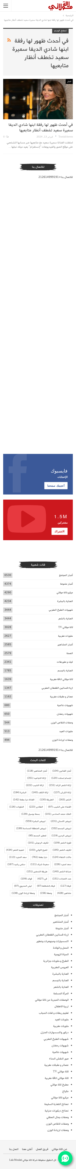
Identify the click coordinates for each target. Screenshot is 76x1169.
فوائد (26, 879)
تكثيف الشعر (62, 850)
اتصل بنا (13, 1149)
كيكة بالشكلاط (46, 886)
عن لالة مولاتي (59, 1149)
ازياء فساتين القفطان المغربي (57, 688)
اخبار (69, 81)
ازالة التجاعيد (36, 778)
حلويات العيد (66, 731)
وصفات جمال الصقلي (57, 1117)
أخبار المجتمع (66, 575)
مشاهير (64, 893)
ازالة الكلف (40, 792)
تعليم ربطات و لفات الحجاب (54, 1013)
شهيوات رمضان (65, 714)
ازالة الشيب (35, 785)
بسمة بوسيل (30, 814)
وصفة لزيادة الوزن (23, 893)
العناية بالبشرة (65, 601)
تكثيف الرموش (38, 843)
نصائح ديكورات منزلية (57, 1111)
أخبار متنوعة (66, 584)
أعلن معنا (27, 1149)
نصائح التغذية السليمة (56, 1104)
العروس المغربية (60, 967)
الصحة (69, 653)
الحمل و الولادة (61, 948)
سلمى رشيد (16, 864)
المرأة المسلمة (61, 993)
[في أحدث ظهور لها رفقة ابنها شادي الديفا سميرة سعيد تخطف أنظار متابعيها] (38, 99)
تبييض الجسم (61, 828)
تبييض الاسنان (61, 821)
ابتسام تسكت (61, 778)
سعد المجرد (18, 857)
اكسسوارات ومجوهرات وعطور (52, 941)
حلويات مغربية (65, 636)
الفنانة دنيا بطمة (23, 800)
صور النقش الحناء (59, 1058)
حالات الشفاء (61, 857)
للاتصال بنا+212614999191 (55, 177)
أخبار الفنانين (61, 771)
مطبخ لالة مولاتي (59, 1084)
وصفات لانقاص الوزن (62, 723)
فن (42, 879)
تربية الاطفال (61, 1006)
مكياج (65, 1091)
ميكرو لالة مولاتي (65, 593)
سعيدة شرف (39, 864)
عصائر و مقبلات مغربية (61, 697)
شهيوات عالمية (65, 705)
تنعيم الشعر (15, 850)
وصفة (46, 893)
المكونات (16, 807)
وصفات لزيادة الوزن (62, 740)
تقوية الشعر (62, 843)
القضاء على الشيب (59, 807)
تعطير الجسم (37, 836)
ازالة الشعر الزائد (60, 785)
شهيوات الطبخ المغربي (61, 610)
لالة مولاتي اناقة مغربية (61, 679)
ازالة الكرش (62, 792)
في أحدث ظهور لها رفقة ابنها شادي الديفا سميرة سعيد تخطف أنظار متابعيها (40, 127)
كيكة (65, 886)
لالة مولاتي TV (65, 627)
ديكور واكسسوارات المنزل (55, 1032)
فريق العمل (42, 1149)
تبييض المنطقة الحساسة (31, 828)
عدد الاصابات (61, 879)
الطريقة (47, 800)
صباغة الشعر (62, 872)
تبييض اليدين (61, 836)
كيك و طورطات (65, 662)
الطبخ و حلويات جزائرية (56, 961)
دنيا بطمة (39, 857)
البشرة (19, 792)
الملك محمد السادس (58, 814)
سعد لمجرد (62, 864)
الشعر (65, 800)
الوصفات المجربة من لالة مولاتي (52, 1000)
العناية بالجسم (65, 671)
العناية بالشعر (65, 619)
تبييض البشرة (35, 821)
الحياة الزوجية (61, 954)
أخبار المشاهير (65, 645)
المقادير (36, 807)
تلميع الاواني (38, 850)
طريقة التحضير (37, 872)
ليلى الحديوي (23, 886)
